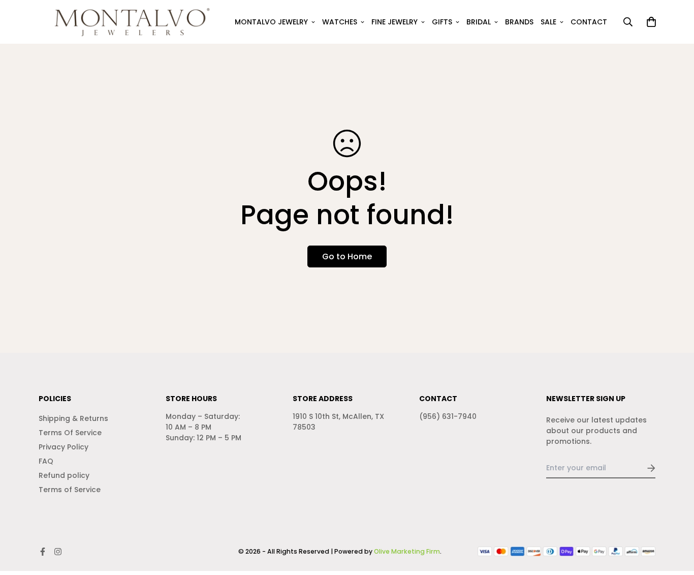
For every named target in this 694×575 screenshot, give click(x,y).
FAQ (46, 461)
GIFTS (442, 22)
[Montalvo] (129, 22)
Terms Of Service (70, 433)
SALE (548, 22)
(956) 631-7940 (448, 416)
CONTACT (589, 22)
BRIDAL (478, 22)
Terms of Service (70, 490)
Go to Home (347, 256)
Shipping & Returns (73, 418)
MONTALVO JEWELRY (271, 22)
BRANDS (519, 22)
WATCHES (339, 22)
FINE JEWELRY (394, 22)
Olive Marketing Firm (407, 551)
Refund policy (64, 475)
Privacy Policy (63, 447)
